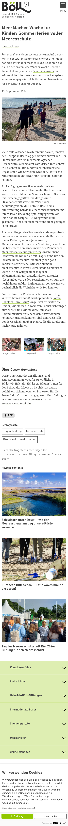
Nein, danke (50, 816)
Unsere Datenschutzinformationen (18, 808)
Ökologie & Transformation (19, 439)
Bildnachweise (59, 144)
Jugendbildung (12, 431)
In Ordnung (17, 816)
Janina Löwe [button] (10, 46)
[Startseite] (18, 10)
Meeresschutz (34, 431)
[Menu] (63, 5)
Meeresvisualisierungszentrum (21, 252)
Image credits (9, 353)
